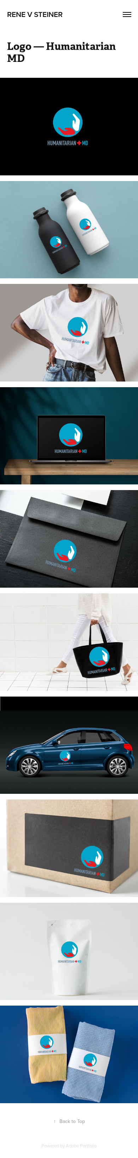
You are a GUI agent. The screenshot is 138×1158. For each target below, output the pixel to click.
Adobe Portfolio (81, 1145)
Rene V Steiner (35, 14)
